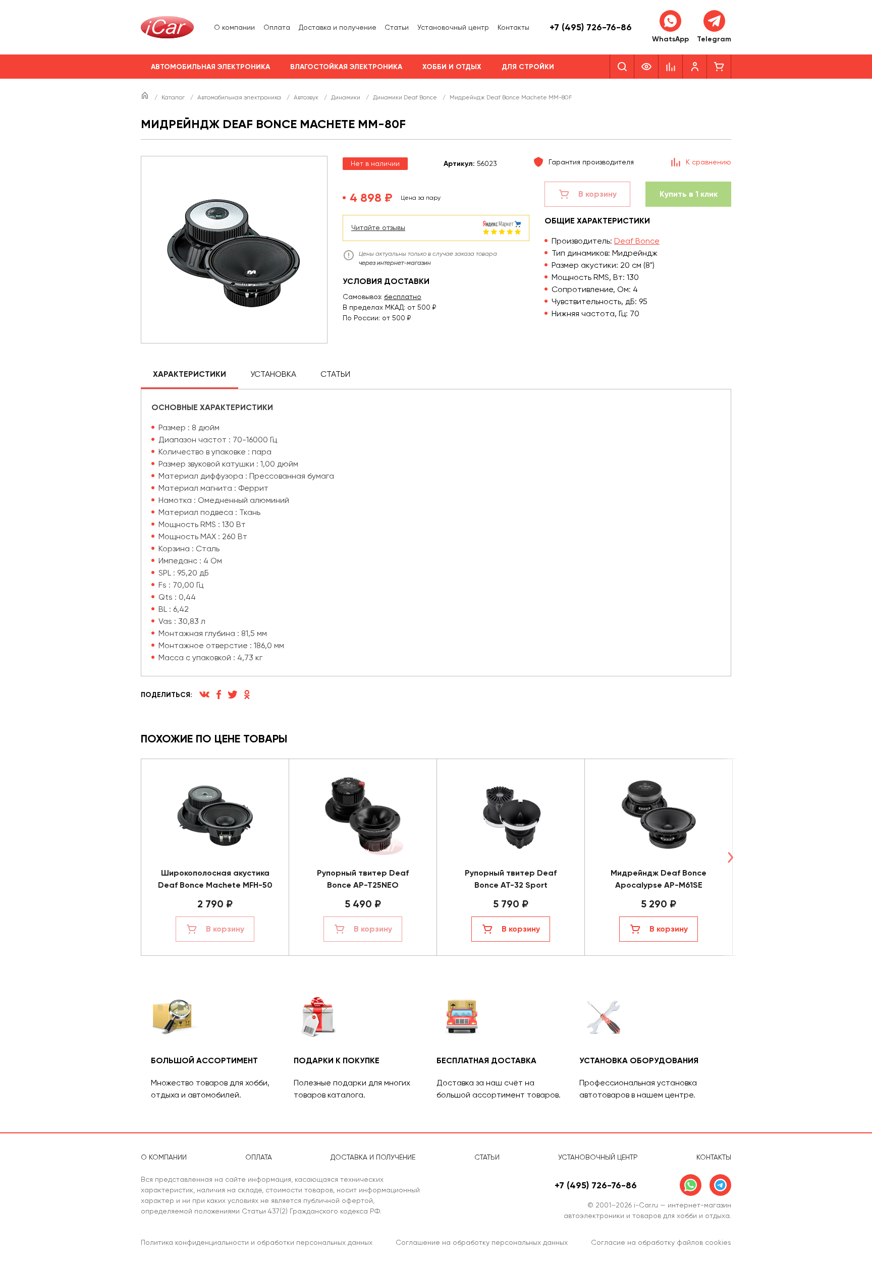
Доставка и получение (337, 27)
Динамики (346, 97)
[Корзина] (719, 66)
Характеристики (189, 374)
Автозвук (307, 97)
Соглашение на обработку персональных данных (482, 1242)
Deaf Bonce (637, 241)
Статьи (397, 27)
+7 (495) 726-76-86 (591, 27)
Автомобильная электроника (210, 67)
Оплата (276, 27)
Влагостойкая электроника (346, 67)
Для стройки (528, 67)
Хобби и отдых (451, 67)
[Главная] (145, 97)
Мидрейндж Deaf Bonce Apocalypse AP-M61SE (658, 879)
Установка (273, 374)
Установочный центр (453, 27)
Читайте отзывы (378, 227)
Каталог (173, 97)
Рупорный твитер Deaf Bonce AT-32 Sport (511, 879)
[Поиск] (622, 66)
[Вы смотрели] (646, 66)
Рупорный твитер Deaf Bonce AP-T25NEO (363, 879)
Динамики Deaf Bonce (406, 97)
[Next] (730, 857)
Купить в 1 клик (689, 194)
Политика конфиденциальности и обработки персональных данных (256, 1242)
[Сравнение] (671, 66)
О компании (234, 27)
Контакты (513, 27)
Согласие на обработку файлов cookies (661, 1242)
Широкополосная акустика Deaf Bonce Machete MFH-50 (215, 879)
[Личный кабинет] (695, 66)
